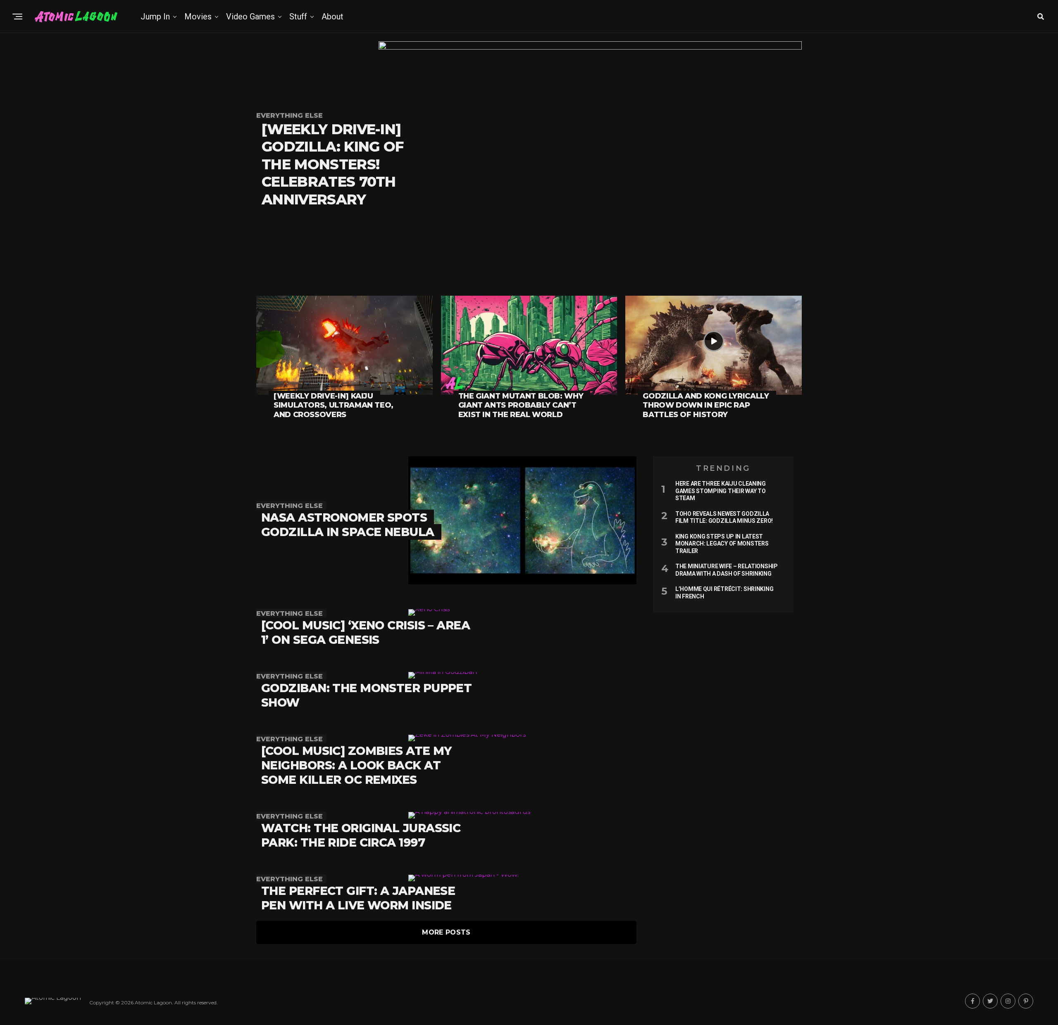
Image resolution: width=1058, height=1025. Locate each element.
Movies (198, 16)
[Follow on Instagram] (1008, 1001)
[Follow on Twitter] (990, 1001)
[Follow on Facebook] (972, 1001)
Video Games (250, 16)
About (332, 16)
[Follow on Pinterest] (1025, 1001)
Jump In (155, 16)
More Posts (446, 932)
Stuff (298, 16)
